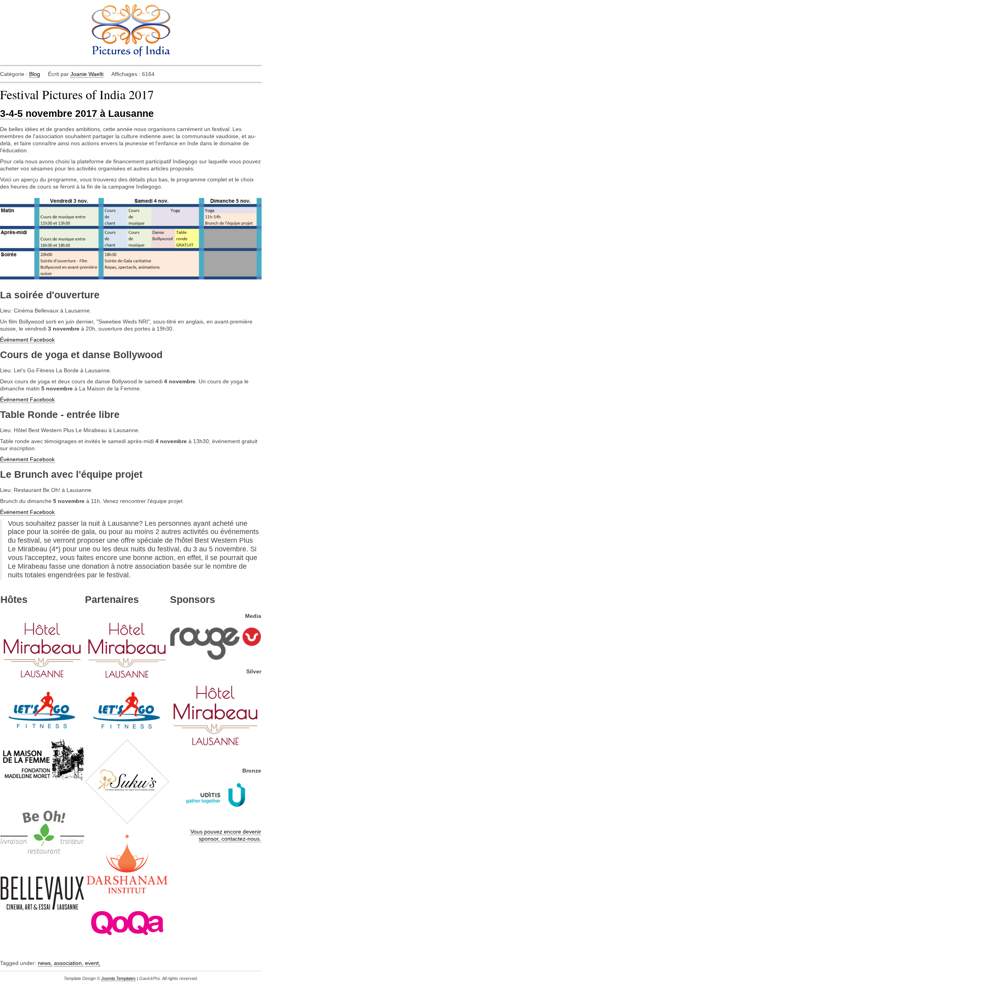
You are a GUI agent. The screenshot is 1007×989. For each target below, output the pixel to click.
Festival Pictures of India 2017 (77, 94)
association (68, 963)
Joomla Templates (118, 978)
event (92, 963)
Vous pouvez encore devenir (225, 831)
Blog (34, 74)
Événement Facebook (27, 339)
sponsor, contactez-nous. (230, 839)
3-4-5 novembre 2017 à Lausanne (77, 113)
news (45, 963)
